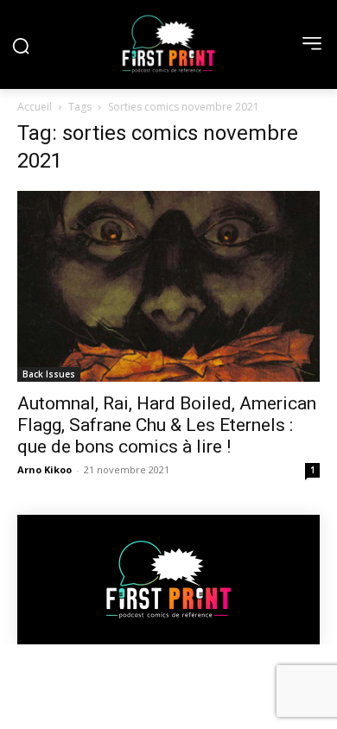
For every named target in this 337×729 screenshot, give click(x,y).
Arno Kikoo (44, 469)
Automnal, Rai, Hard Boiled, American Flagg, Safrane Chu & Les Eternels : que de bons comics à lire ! (166, 425)
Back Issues (48, 374)
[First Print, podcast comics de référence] (168, 44)
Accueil (34, 106)
